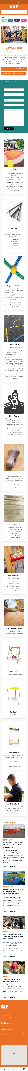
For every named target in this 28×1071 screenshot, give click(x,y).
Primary (10, 20)
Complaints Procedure (6, 1015)
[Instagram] (4, 1040)
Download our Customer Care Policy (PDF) (14, 68)
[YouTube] (6, 1040)
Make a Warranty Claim (6, 1017)
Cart (21, 1068)
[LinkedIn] (2, 1040)
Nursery (4, 20)
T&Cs (2, 1009)
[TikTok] (11, 1040)
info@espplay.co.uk (8, 1029)
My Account (4, 1069)
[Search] (24, 12)
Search (14, 1069)
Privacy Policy (4, 1011)
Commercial (23, 20)
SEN (17, 20)
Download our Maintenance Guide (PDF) (13, 73)
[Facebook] (9, 1040)
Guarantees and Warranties (7, 1013)
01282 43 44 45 (16, 2)
